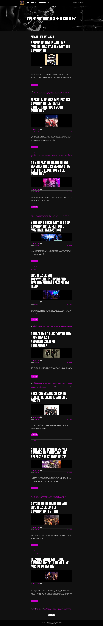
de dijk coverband (56, 383)
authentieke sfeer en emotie (37, 383)
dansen (59, 326)
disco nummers (48, 154)
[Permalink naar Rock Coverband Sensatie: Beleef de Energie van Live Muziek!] (51, 409)
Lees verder (35, 85)
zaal (70, 609)
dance (44, 154)
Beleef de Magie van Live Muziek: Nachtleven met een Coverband (50, 46)
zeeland (35, 325)
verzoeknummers (61, 609)
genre (53, 608)
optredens (32, 216)
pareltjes (54, 386)
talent (32, 387)
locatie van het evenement (50, 496)
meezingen (69, 608)
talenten (56, 609)
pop (59, 155)
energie (52, 154)
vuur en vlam (66, 609)
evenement (56, 154)
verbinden (40, 387)
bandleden (38, 326)
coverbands (56, 326)
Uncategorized (36, 91)
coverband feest (43, 268)
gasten (53, 268)
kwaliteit (39, 327)
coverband (38, 92)
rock (71, 155)
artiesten (34, 326)
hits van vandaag (66, 154)
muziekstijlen (47, 215)
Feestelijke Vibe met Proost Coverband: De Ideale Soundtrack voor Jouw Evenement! (50, 105)
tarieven (62, 497)
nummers (61, 215)
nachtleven (32, 93)
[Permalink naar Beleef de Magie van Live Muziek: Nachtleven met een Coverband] (51, 59)
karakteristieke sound (48, 384)
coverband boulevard (38, 493)
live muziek (65, 92)
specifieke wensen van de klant (52, 497)
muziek (32, 553)
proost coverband (64, 155)
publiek (50, 93)
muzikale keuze (52, 215)
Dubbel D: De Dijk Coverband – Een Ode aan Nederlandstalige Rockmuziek (51, 339)
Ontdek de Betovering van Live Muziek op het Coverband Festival (49, 507)
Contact (80, 2)
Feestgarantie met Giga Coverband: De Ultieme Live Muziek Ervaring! (50, 563)
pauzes (68, 268)
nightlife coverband (38, 93)
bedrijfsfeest (35, 154)
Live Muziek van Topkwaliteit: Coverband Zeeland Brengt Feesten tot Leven (50, 281)
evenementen (43, 92)
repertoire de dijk (61, 386)
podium (57, 155)
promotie (46, 93)
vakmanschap (33, 443)
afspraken (34, 92)
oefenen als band (66, 215)
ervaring (48, 268)
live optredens (42, 215)
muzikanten (54, 155)
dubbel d (35, 382)
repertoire (53, 93)
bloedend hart (50, 383)
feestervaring (49, 608)
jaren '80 (35, 155)
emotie (34, 441)
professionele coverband (35, 497)
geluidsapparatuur (49, 92)
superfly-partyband (36, 67)
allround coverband (37, 212)
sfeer (56, 93)
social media (59, 93)
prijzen (58, 327)
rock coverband (61, 441)
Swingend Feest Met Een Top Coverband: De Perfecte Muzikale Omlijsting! (50, 226)
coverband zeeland (50, 326)
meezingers (57, 496)
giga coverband (56, 608)
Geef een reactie (69, 131)
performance (53, 441)
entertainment (66, 326)
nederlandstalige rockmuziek (40, 386)
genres (53, 92)
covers (41, 154)
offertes (51, 327)
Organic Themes (53, 623)
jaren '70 (40, 496)
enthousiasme (41, 608)
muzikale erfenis (55, 384)
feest (59, 154)
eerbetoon (32, 384)
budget (41, 326)
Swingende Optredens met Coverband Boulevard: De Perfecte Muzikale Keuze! (49, 453)
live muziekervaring (48, 155)
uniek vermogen (35, 387)
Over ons (75, 2)
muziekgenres (47, 327)
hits (38, 384)
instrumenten (57, 92)
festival (61, 154)
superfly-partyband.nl (37, 3)
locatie (68, 92)
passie (49, 441)
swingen (59, 497)
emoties (62, 326)
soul (31, 156)
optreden (43, 93)
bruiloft (38, 154)
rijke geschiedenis (67, 386)
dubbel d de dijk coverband (67, 383)
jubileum (38, 155)
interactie (61, 92)
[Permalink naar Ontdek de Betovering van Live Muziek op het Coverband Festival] (51, 519)
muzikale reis (61, 384)
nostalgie (47, 386)
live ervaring (38, 215)
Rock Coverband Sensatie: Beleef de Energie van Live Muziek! (49, 397)
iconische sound (42, 384)
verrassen (44, 387)
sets (35, 269)
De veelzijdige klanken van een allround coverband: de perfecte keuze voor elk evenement (50, 168)
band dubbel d (45, 383)
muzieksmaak (56, 268)
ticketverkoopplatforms (44, 553)
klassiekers (43, 155)
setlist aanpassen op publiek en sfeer (51, 216)
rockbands (66, 441)
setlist (54, 609)
